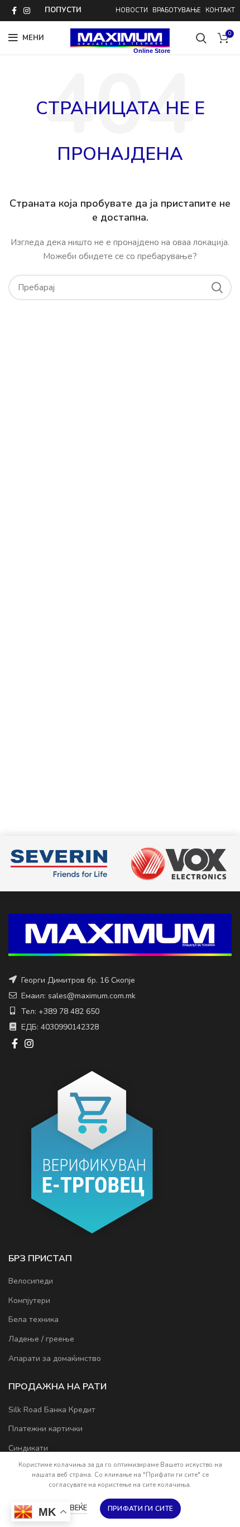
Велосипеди (30, 1281)
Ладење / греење (41, 1339)
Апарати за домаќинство (54, 1358)
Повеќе (73, 1508)
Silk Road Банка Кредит (51, 1409)
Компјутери (29, 1300)
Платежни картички (45, 1428)
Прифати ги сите (141, 1508)
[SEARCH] (217, 287)
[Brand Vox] (179, 863)
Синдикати (28, 1448)
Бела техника (33, 1319)
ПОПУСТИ (63, 10)
